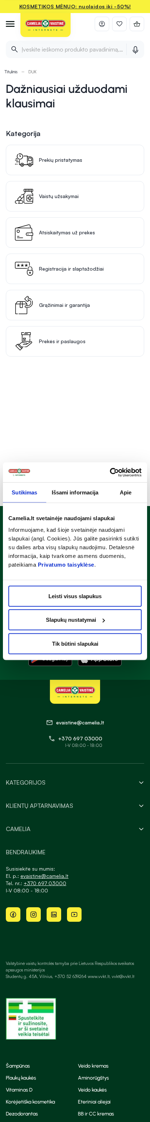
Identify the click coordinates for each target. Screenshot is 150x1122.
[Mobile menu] (10, 24)
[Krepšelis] (137, 24)
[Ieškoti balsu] (135, 49)
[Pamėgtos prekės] (119, 24)
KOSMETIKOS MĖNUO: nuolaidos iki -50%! (75, 6)
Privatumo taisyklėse (66, 564)
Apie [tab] (125, 492)
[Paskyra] (102, 24)
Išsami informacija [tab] (75, 492)
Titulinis (10, 71)
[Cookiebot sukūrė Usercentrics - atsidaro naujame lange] (110, 472)
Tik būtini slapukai (75, 643)
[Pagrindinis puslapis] (45, 25)
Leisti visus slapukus (75, 596)
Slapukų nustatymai (71, 620)
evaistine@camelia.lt (44, 876)
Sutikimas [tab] (24, 492)
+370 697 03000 (80, 738)
